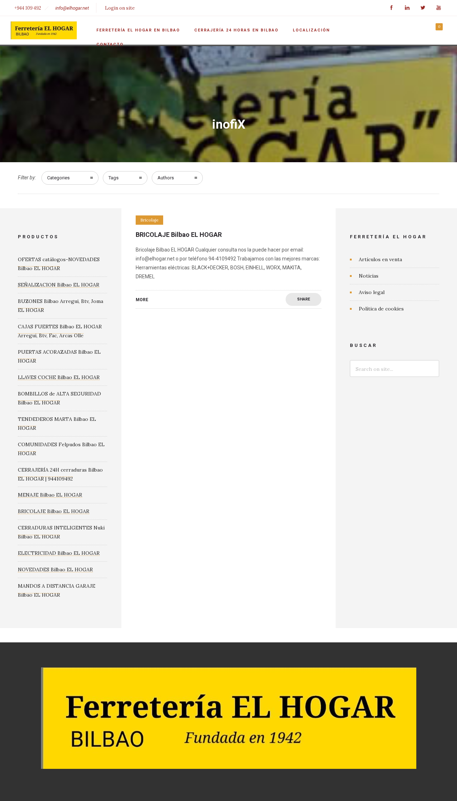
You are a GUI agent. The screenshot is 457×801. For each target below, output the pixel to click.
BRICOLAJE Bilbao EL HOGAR (179, 234)
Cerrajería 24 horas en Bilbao (236, 30)
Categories (58, 177)
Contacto (110, 44)
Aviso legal (372, 292)
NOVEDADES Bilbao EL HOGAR (55, 569)
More (142, 299)
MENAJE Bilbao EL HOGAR (50, 495)
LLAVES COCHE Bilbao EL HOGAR (59, 377)
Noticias (368, 276)
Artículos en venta (380, 259)
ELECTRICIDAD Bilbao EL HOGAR (59, 553)
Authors (165, 177)
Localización (311, 30)
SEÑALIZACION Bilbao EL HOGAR (58, 285)
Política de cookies (381, 308)
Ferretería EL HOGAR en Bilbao (138, 30)
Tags (114, 177)
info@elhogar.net (72, 8)
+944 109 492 (27, 8)
